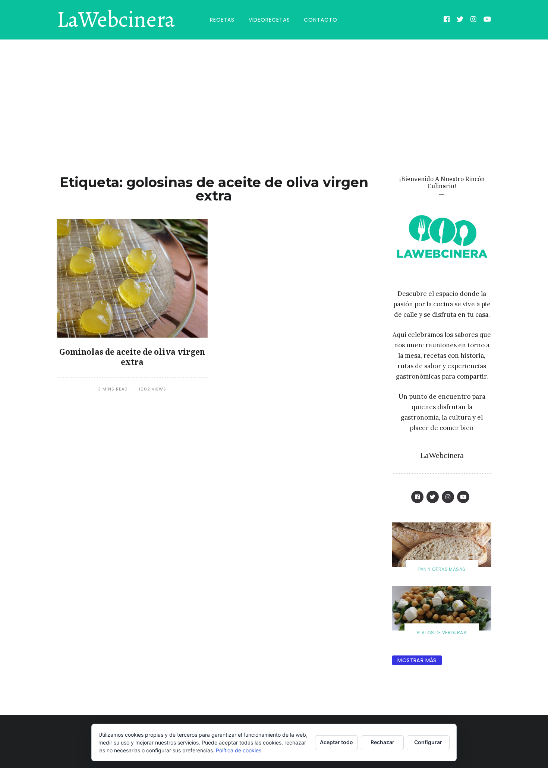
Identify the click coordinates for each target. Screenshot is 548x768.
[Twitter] (460, 20)
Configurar (428, 742)
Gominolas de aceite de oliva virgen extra (132, 357)
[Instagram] (473, 20)
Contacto (320, 19)
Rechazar (382, 742)
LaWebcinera (116, 19)
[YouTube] (487, 20)
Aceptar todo (336, 742)
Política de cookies (238, 750)
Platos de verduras (441, 632)
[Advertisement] (274, 95)
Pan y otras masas (442, 569)
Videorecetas (269, 19)
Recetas (222, 19)
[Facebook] (447, 20)
